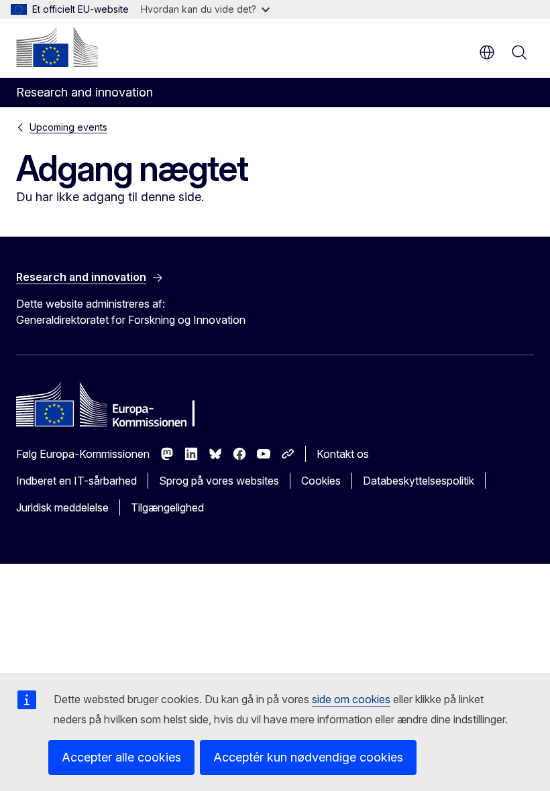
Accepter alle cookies (121, 757)
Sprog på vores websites (219, 480)
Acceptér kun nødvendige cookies (308, 757)
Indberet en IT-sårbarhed (76, 480)
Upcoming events (68, 127)
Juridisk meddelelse (62, 507)
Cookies (321, 480)
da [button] (487, 52)
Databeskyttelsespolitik (418, 480)
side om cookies (351, 699)
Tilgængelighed (167, 507)
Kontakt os (343, 454)
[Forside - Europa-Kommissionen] (57, 47)
